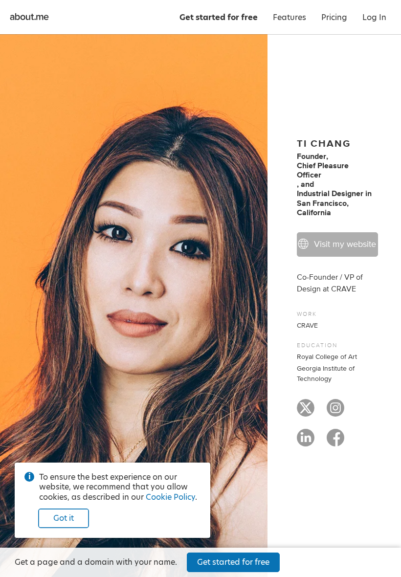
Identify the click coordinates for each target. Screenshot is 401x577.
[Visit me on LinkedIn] (305, 442)
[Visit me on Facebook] (335, 442)
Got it (63, 518)
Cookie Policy (170, 497)
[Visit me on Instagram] (335, 412)
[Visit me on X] (305, 412)
